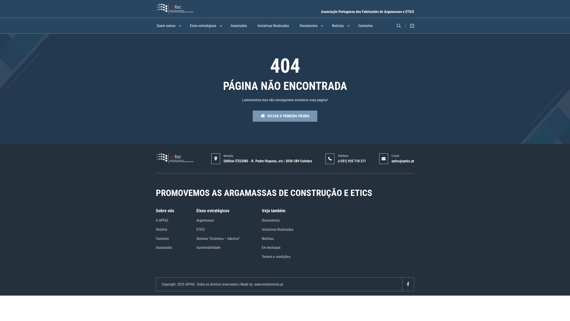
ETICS (200, 229)
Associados (239, 26)
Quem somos (166, 26)
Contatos (162, 239)
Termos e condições (276, 257)
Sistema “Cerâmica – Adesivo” (218, 239)
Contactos (365, 26)
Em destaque (271, 247)
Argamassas (205, 220)
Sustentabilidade (208, 247)
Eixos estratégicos (203, 26)
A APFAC (162, 220)
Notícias (338, 26)
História (161, 229)
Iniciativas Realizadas (273, 26)
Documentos (309, 26)
